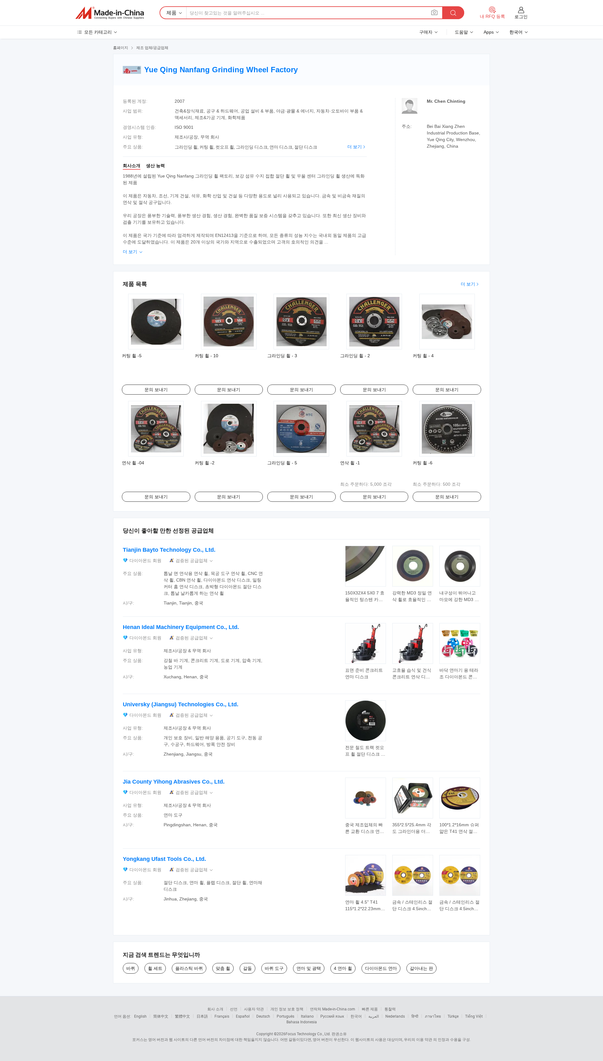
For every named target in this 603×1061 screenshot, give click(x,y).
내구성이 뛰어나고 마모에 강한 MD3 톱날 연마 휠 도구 (459, 599)
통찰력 (390, 1008)
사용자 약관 (254, 1008)
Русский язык (332, 1016)
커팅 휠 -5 (132, 355)
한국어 (356, 1016)
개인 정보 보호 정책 (286, 1008)
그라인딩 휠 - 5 (282, 462)
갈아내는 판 (421, 968)
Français (222, 1016)
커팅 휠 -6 (422, 462)
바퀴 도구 (274, 968)
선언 (233, 1008)
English (140, 1016)
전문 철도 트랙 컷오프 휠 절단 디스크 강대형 (365, 754)
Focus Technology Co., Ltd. (308, 1033)
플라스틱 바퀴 (189, 968)
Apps (489, 32)
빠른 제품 (370, 1008)
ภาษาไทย (433, 1016)
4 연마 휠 (343, 968)
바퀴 (130, 968)
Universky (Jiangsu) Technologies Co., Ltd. (180, 704)
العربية (373, 1016)
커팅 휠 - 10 (206, 355)
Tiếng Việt (474, 1016)
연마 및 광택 (308, 968)
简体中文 (160, 1016)
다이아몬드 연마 (381, 968)
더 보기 (354, 146)
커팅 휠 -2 (205, 462)
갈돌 (247, 968)
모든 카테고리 (98, 32)
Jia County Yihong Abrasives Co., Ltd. (174, 782)
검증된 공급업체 (195, 560)
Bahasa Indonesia (301, 1021)
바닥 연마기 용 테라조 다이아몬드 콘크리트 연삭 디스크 (458, 677)
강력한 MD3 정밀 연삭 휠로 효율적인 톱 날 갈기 (412, 599)
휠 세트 (155, 968)
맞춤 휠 (223, 968)
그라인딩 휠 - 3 (282, 355)
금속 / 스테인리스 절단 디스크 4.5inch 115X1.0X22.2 (412, 909)
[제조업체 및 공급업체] (109, 12)
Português (285, 1016)
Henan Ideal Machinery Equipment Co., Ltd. (181, 627)
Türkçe (453, 1016)
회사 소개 (215, 1008)
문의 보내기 (156, 389)
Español (243, 1016)
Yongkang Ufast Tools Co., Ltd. (164, 859)
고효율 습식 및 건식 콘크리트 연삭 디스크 (411, 677)
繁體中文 (182, 1016)
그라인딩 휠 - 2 (355, 355)
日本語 (202, 1016)
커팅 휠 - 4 (423, 355)
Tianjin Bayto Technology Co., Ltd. (169, 550)
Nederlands (395, 1016)
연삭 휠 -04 (133, 462)
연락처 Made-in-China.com (332, 1008)
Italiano (307, 1016)
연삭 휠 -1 (350, 462)
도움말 (461, 32)
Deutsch (263, 1016)
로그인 (521, 16)
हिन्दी (414, 1016)
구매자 (425, 32)
